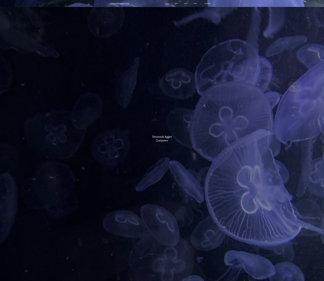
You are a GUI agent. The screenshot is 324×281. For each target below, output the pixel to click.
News (176, 3)
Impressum (208, 3)
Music (195, 3)
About (186, 3)
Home (167, 3)
